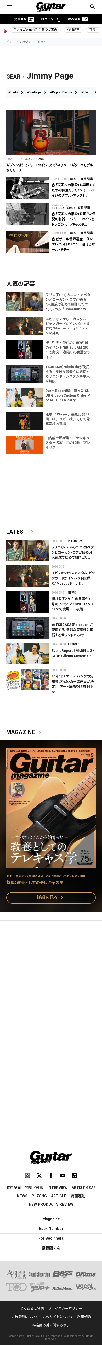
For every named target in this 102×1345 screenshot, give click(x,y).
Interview (75, 541)
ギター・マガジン (18, 42)
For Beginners (51, 1238)
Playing (39, 1196)
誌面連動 (78, 1196)
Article (58, 208)
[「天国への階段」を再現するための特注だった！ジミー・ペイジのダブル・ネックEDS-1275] (27, 188)
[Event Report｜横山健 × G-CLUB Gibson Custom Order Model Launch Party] (27, 654)
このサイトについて (58, 1317)
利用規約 (84, 1317)
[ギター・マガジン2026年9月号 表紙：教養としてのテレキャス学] (51, 865)
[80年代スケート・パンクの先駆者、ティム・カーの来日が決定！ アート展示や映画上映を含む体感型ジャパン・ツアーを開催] (27, 679)
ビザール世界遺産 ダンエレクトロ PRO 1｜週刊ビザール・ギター (73, 244)
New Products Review (51, 1204)
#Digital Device (64, 92)
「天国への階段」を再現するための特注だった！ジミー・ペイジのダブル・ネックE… (73, 190)
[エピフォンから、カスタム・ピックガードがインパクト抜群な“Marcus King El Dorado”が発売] (27, 576)
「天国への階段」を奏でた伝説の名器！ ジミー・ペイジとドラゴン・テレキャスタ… (73, 219)
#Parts (16, 92)
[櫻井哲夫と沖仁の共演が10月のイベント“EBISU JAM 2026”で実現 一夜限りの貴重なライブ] (27, 602)
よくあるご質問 (32, 1308)
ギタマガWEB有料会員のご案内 (35, 29)
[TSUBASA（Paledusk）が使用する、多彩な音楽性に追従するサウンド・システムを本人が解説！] (27, 628)
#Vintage (37, 92)
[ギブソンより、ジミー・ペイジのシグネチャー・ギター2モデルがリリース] (51, 132)
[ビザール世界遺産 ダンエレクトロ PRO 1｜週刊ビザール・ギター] (27, 242)
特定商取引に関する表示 (51, 1325)
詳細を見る (51, 897)
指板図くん (51, 1248)
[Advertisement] (51, 980)
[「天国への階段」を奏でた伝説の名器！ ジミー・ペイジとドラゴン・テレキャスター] (27, 214)
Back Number (51, 1228)
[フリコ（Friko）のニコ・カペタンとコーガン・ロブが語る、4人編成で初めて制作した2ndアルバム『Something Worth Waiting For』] (27, 550)
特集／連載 (34, 1188)
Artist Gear (84, 1188)
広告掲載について (24, 1317)
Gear (41, 42)
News (39, 159)
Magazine (24, 732)
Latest (20, 532)
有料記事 (73, 29)
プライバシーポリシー (65, 1308)
